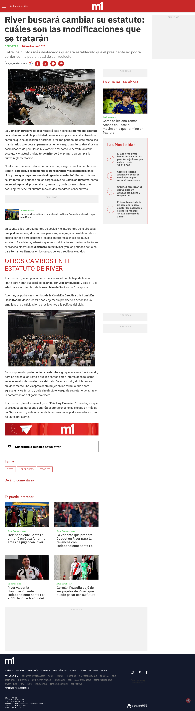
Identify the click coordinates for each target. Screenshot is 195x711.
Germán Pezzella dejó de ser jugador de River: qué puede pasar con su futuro (76, 591)
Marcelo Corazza (59, 684)
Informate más (27, 210)
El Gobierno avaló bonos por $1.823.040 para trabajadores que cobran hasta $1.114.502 (130, 159)
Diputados (23, 680)
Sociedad (20, 670)
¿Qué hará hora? (64, 583)
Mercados (71, 676)
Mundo (104, 670)
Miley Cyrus (41, 684)
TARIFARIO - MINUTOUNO (15, 701)
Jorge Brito (26, 469)
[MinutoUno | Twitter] (139, 672)
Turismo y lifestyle (88, 670)
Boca (50, 676)
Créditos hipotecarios (33, 676)
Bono (30, 684)
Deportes (11, 46)
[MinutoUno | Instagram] (132, 672)
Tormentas (76, 684)
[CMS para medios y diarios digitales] (137, 707)
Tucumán (104, 676)
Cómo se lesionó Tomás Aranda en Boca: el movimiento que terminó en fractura (123, 127)
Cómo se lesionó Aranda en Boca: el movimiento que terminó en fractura (128, 176)
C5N (70, 680)
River (10, 469)
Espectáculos (60, 670)
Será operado (109, 117)
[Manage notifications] (188, 700)
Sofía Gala (10, 680)
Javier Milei (11, 684)
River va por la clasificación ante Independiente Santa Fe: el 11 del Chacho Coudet (26, 592)
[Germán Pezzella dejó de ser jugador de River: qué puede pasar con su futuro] (76, 567)
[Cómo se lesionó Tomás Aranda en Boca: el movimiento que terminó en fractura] (125, 100)
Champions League (88, 676)
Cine (114, 676)
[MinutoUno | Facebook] (145, 672)
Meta (22, 684)
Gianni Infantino (82, 680)
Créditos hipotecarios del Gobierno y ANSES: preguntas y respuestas (129, 191)
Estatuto (45, 469)
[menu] (6, 6)
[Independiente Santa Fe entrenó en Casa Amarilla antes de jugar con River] (12, 214)
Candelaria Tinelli (41, 680)
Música (59, 676)
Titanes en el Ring (103, 680)
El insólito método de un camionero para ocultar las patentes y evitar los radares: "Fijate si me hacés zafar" (129, 209)
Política (9, 670)
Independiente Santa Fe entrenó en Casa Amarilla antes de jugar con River (58, 215)
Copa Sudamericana (17, 531)
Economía (33, 670)
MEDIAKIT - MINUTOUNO (14, 700)
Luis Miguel (59, 680)
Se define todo (14, 583)
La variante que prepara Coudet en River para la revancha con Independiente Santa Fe (75, 540)
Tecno (73, 670)
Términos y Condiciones (17, 688)
